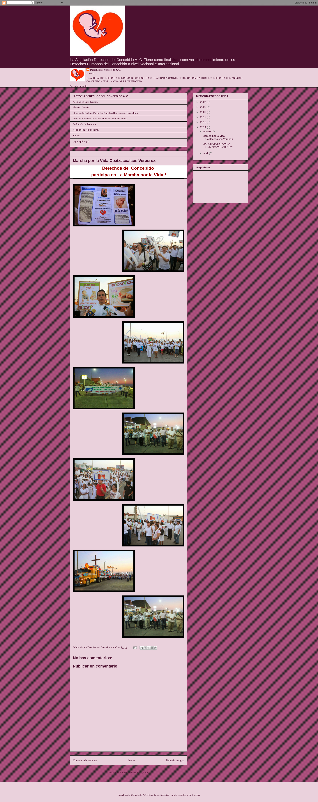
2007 (203, 101)
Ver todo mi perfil (78, 86)
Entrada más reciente (85, 760)
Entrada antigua (175, 760)
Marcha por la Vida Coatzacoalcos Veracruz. (218, 137)
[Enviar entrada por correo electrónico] (134, 647)
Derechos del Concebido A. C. (105, 69)
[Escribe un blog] (145, 648)
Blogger (196, 794)
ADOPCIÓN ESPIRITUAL (86, 130)
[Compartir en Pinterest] (155, 648)
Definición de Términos (84, 124)
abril (206, 153)
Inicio (131, 760)
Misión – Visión (81, 107)
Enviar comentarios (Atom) (135, 772)
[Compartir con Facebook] (152, 648)
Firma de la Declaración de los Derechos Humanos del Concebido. (105, 113)
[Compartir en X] (148, 648)
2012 (203, 121)
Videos (76, 135)
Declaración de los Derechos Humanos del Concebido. (100, 118)
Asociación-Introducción (85, 101)
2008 (203, 106)
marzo (207, 131)
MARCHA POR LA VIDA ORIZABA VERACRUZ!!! (218, 145)
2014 (203, 127)
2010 (203, 117)
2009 (203, 112)
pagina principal (81, 141)
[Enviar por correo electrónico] (141, 648)
